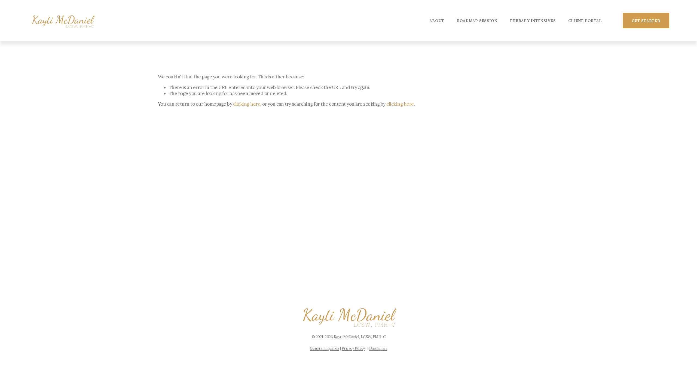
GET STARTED (646, 20)
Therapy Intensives (533, 20)
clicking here (246, 104)
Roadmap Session (477, 20)
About (436, 20)
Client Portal (585, 20)
